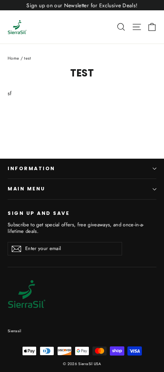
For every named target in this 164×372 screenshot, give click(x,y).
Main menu (26, 188)
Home (13, 58)
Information (31, 168)
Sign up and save (38, 213)
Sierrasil (14, 331)
